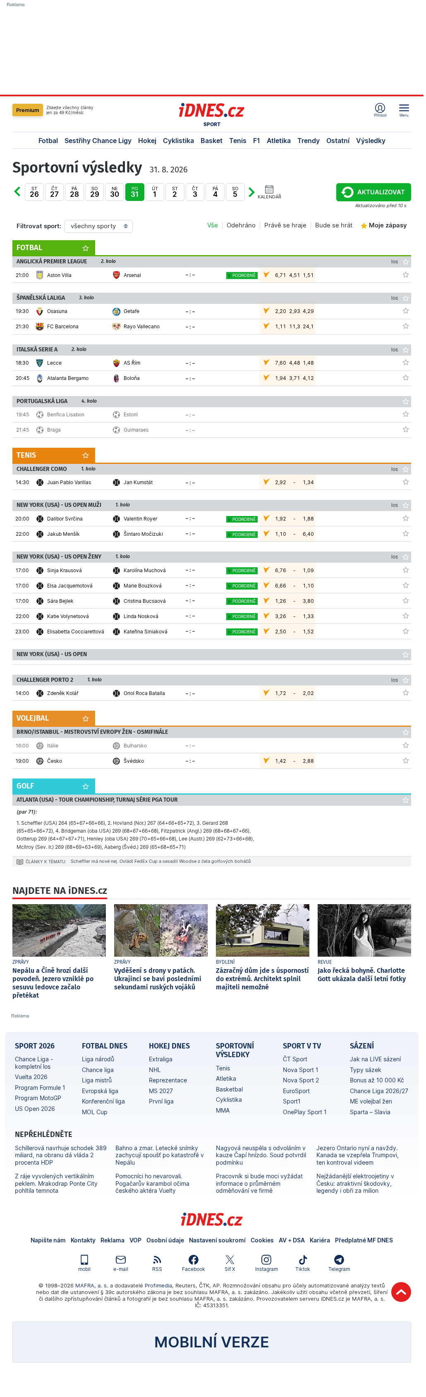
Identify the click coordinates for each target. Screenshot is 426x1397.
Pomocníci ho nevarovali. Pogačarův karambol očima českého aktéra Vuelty (152, 1183)
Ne (114, 192)
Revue (325, 962)
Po (135, 192)
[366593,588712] (405, 569)
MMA (223, 1110)
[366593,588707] (405, 615)
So (94, 192)
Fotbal (48, 140)
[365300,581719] (405, 377)
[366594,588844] (405, 533)
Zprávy (20, 962)
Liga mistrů (97, 1080)
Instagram (266, 1269)
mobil (84, 1269)
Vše (212, 225)
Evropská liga (100, 1090)
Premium (27, 110)
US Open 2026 (35, 1108)
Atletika (279, 140)
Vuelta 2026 (31, 1076)
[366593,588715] (405, 600)
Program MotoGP (38, 1097)
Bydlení (225, 962)
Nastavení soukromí (217, 1240)
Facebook (193, 1269)
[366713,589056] (405, 692)
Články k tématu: (46, 861)
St (34, 192)
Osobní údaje (165, 1240)
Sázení (362, 1046)
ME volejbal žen (371, 1101)
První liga (161, 1101)
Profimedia (158, 1285)
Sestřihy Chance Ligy (98, 140)
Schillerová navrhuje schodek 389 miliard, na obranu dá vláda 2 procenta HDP (61, 1155)
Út (25, 198)
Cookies (262, 1240)
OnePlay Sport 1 (305, 1111)
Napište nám (48, 1240)
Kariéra (320, 1240)
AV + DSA (292, 1240)
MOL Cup (95, 1111)
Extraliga (160, 1059)
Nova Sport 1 (300, 1069)
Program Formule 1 (40, 1087)
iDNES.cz (212, 1219)
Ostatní (337, 140)
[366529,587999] (405, 413)
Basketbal (229, 1089)
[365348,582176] (405, 325)
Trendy (308, 140)
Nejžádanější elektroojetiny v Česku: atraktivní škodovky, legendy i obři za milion (355, 1183)
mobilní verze (211, 1342)
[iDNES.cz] (211, 110)
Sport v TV (302, 1046)
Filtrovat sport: (39, 226)
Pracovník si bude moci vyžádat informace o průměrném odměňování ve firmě (259, 1183)
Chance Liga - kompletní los (34, 1063)
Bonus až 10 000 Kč (377, 1080)
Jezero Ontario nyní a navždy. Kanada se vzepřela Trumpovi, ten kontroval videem (357, 1155)
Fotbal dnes (104, 1046)
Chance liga (98, 1069)
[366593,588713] (405, 585)
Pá (74, 192)
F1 (256, 140)
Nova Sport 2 (301, 1080)
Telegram (339, 1269)
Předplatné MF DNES (364, 1240)
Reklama (112, 1240)
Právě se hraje (285, 225)
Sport (211, 124)
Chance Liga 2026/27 (379, 1090)
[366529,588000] (405, 429)
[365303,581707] (405, 274)
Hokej (147, 140)
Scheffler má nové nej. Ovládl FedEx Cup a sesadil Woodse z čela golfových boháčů (161, 861)
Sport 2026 (35, 1046)
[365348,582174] (405, 310)
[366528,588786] (405, 745)
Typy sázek (365, 1069)
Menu (404, 115)
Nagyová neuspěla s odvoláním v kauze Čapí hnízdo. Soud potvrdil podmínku (261, 1155)
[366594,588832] (405, 518)
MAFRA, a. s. (91, 1285)
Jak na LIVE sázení (375, 1059)
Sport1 (292, 1101)
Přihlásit (380, 115)
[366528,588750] (405, 760)
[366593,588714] (405, 631)
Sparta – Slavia (370, 1111)
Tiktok (302, 1269)
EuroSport (296, 1090)
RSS (157, 1269)
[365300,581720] (405, 362)
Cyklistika (178, 140)
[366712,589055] (405, 481)
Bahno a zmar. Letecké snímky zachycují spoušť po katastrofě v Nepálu (159, 1155)
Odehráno (241, 225)
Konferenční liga (103, 1101)
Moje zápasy (388, 225)
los (394, 261)
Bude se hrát (333, 225)
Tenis (238, 140)
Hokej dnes (169, 1046)
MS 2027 (161, 1090)
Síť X (230, 1269)
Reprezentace (168, 1080)
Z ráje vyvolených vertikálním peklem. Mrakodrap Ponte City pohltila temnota (56, 1183)
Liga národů (98, 1059)
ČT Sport (295, 1059)
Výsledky (370, 140)
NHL (155, 1069)
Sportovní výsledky (235, 1050)
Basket (212, 140)
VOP (135, 1240)
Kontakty (83, 1240)
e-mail (120, 1269)
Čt (54, 192)
